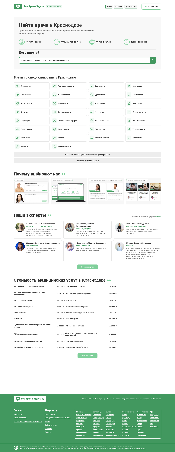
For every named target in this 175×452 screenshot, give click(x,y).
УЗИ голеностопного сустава (25, 334)
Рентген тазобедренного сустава (80, 313)
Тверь (139, 424)
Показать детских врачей (88, 161)
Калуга (108, 412)
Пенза (124, 421)
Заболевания (51, 425)
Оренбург (126, 418)
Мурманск (110, 432)
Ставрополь (142, 421)
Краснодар (110, 421)
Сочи (139, 418)
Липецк (109, 427)
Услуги (48, 432)
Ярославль (154, 427)
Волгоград (97, 412)
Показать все (87, 355)
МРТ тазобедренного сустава (78, 293)
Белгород (80, 427)
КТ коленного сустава (75, 326)
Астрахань (80, 421)
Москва (79, 412)
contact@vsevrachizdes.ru (137, 449)
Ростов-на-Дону (129, 427)
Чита (151, 424)
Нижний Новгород (113, 435)
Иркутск (96, 427)
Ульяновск (141, 435)
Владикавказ (81, 432)
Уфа (151, 412)
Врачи (109, 7)
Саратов (125, 435)
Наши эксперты (20, 418)
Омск (124, 415)
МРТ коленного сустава (23, 307)
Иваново (96, 421)
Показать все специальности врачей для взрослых (87, 155)
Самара (125, 432)
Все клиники (50, 414)
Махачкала (110, 430)
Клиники (118, 7)
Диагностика (131, 7)
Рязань (125, 430)
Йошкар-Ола (98, 430)
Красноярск (110, 424)
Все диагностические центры (58, 418)
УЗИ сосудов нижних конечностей (28, 341)
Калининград (98, 435)
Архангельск (81, 418)
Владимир (80, 435)
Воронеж (97, 415)
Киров (108, 418)
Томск (140, 427)
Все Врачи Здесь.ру (32, 398)
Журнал (158, 217)
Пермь (125, 424)
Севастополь (142, 412)
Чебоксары (154, 418)
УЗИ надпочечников (74, 341)
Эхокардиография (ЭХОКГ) (77, 347)
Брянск (79, 430)
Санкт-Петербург (83, 415)
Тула (139, 430)
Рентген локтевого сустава (77, 307)
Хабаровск (154, 415)
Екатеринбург (98, 418)
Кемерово (110, 415)
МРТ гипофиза (72, 319)
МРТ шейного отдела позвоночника (29, 286)
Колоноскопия (20, 313)
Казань (96, 432)
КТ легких (18, 319)
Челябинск (154, 421)
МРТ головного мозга (23, 301)
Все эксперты (87, 267)
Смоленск (141, 415)
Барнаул (79, 424)
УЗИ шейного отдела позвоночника (28, 347)
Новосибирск (128, 412)
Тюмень (140, 432)
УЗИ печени (71, 301)
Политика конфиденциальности (28, 421)
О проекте (18, 414)
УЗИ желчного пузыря (75, 286)
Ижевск (96, 424)
